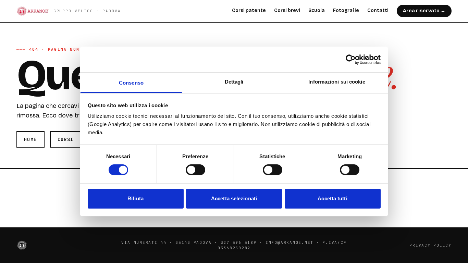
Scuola (316, 10)
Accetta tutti (332, 198)
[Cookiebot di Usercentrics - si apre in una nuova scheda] (351, 59)
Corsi (66, 139)
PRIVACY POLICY (430, 245)
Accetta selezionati (234, 198)
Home (30, 139)
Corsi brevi (287, 10)
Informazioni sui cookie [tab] (336, 82)
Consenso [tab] (131, 83)
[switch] (195, 169)
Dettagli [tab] (234, 82)
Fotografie (346, 10)
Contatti (378, 10)
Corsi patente (249, 10)
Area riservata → (424, 11)
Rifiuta (135, 198)
